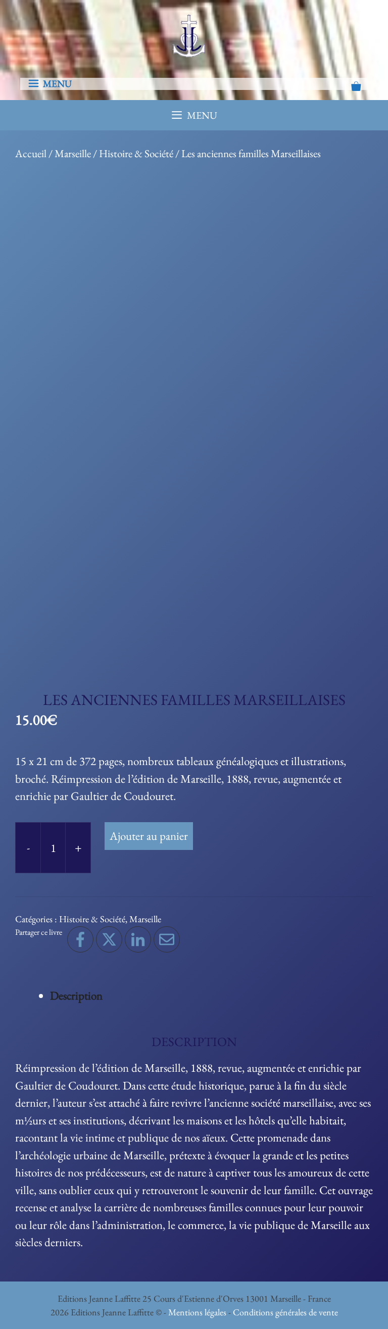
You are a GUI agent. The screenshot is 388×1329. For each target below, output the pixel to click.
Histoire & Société (136, 153)
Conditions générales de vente (285, 1312)
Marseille (73, 153)
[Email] (167, 939)
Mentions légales (197, 1312)
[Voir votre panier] (356, 87)
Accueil (30, 153)
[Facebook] (80, 939)
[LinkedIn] (138, 939)
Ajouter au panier (149, 835)
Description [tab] (76, 995)
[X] (109, 939)
